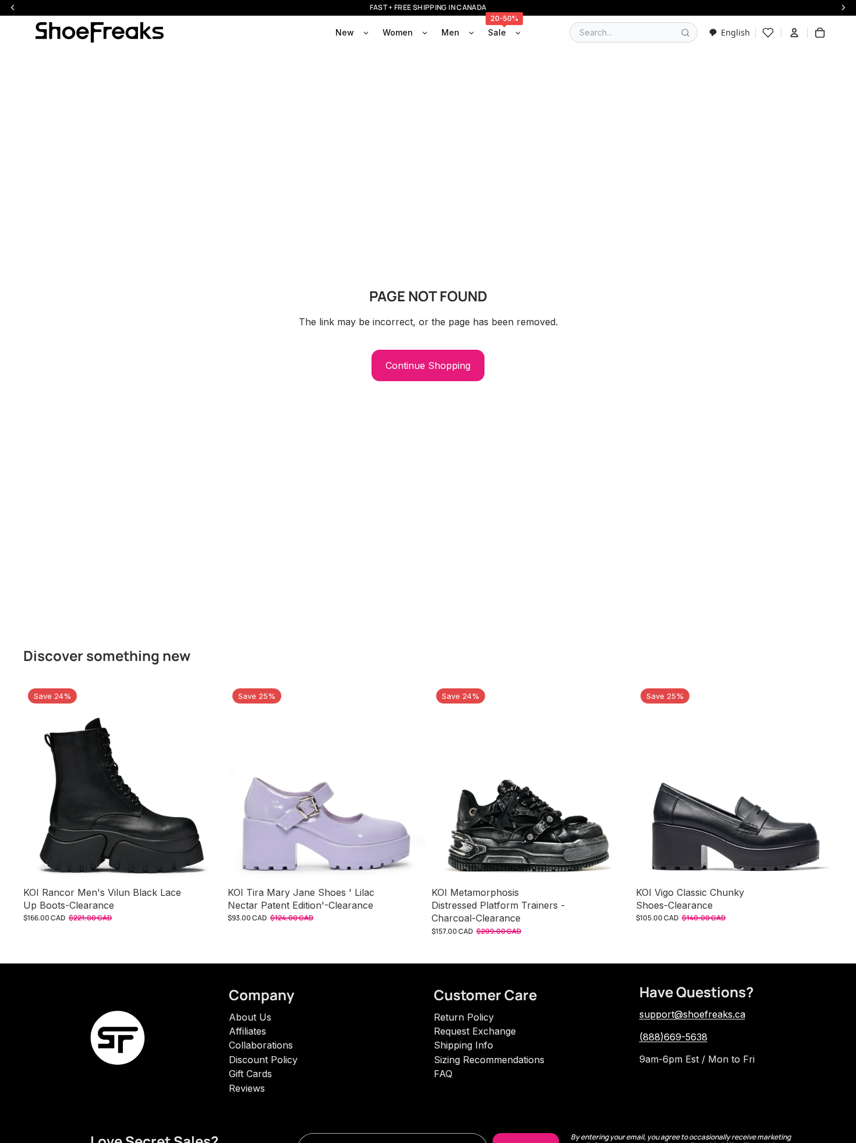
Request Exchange (475, 1031)
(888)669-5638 (673, 1037)
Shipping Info (463, 1045)
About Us (250, 1017)
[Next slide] (203, 782)
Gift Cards (250, 1073)
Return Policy (464, 1017)
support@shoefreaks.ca (692, 1014)
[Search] (685, 33)
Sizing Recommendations (489, 1059)
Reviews (247, 1088)
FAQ (443, 1073)
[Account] (794, 32)
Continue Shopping (428, 365)
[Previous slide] (40, 782)
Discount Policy (263, 1059)
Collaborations (261, 1045)
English (735, 32)
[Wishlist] (768, 32)
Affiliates (247, 1031)
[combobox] (729, 32)
